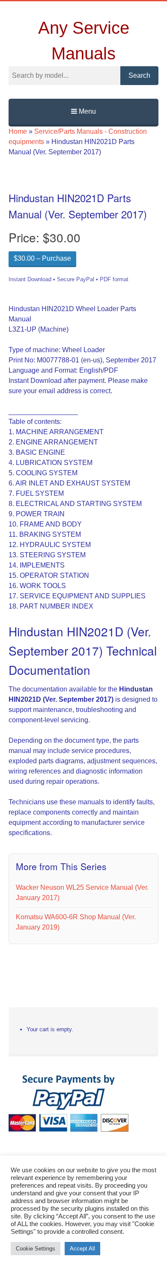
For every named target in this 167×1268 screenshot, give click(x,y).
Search (139, 75)
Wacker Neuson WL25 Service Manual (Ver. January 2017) (82, 892)
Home (18, 131)
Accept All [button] (82, 1248)
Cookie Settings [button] (35, 1248)
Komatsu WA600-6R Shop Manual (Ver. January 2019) (76, 922)
